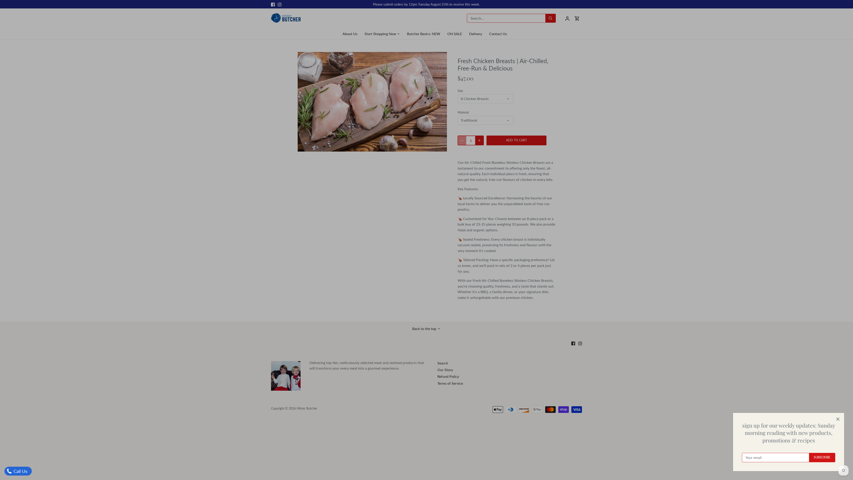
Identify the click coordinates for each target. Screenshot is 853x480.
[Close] (838, 419)
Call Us (19, 471)
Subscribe (822, 457)
